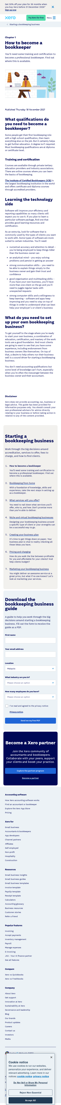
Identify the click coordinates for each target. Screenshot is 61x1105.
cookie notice (24, 1076)
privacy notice (41, 1076)
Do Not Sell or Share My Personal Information (30, 1084)
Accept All (30, 1100)
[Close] (51, 1057)
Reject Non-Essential (30, 1092)
